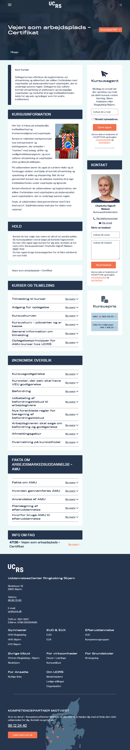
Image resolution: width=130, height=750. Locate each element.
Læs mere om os (22, 734)
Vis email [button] (107, 222)
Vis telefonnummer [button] (107, 218)
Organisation (53, 686)
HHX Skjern (14, 639)
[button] (116, 316)
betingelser (104, 142)
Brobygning (91, 657)
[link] (65, 5)
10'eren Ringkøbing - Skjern (23, 657)
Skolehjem (14, 662)
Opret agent (104, 127)
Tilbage (14, 52)
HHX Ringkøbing (17, 634)
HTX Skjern (14, 644)
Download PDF (109, 29)
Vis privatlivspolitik (105, 147)
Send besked (103, 264)
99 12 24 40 (17, 725)
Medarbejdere (54, 676)
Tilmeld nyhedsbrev (106, 119)
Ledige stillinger (55, 681)
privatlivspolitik (103, 139)
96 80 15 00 (14, 600)
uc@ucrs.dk (15, 611)
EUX (48, 639)
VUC (87, 634)
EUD (49, 634)
